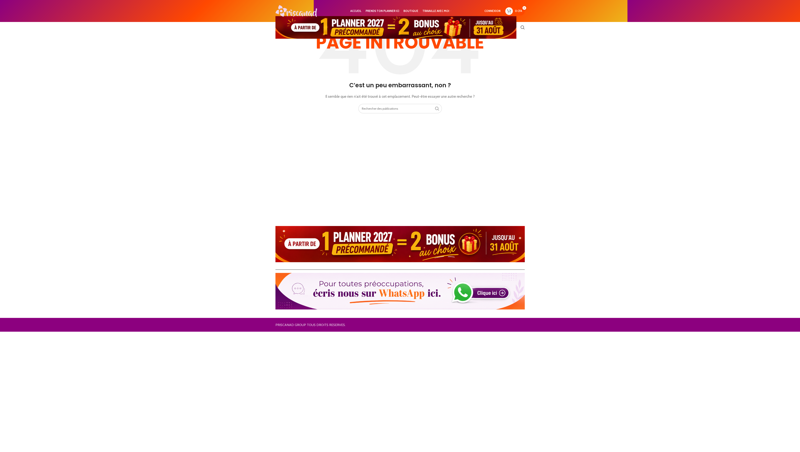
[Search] (522, 27)
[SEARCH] (437, 108)
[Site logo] (296, 11)
